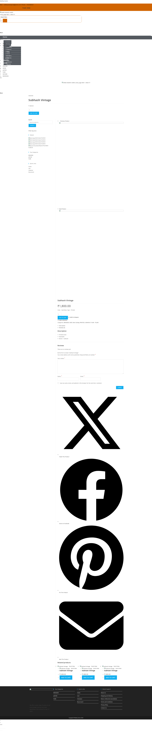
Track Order (26, 8)
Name (60, 376)
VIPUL (7, 51)
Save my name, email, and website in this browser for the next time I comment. (81, 383)
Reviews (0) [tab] (62, 327)
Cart (29, 168)
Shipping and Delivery (107, 696)
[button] (76, 40)
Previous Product (64, 121)
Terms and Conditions (107, 702)
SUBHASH (8, 49)
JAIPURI (30, 157)
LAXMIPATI (7, 42)
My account (31, 172)
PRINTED (5, 66)
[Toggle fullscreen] (2, 728)
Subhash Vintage (66, 671)
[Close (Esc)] (4, 728)
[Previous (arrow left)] (0, 730)
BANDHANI (6, 76)
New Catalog (76, 322)
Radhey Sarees (4, 1)
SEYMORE (8, 58)
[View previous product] (59, 121)
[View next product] (66, 209)
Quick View (72, 666)
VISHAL (8, 53)
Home (5, 37)
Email (82, 376)
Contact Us (104, 708)
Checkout (30, 170)
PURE (29, 159)
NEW (71, 322)
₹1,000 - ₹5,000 (94, 322)
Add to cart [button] (66, 677)
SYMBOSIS (9, 62)
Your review (61, 358)
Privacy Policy (104, 705)
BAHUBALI (9, 56)
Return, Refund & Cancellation (109, 699)
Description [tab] (62, 325)
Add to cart (33, 113)
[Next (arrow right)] (2, 730)
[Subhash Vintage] (91, 165)
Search (30, 119)
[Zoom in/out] (0, 728)
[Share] (3, 728)
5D (7, 60)
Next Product (62, 209)
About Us (103, 693)
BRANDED (6, 40)
